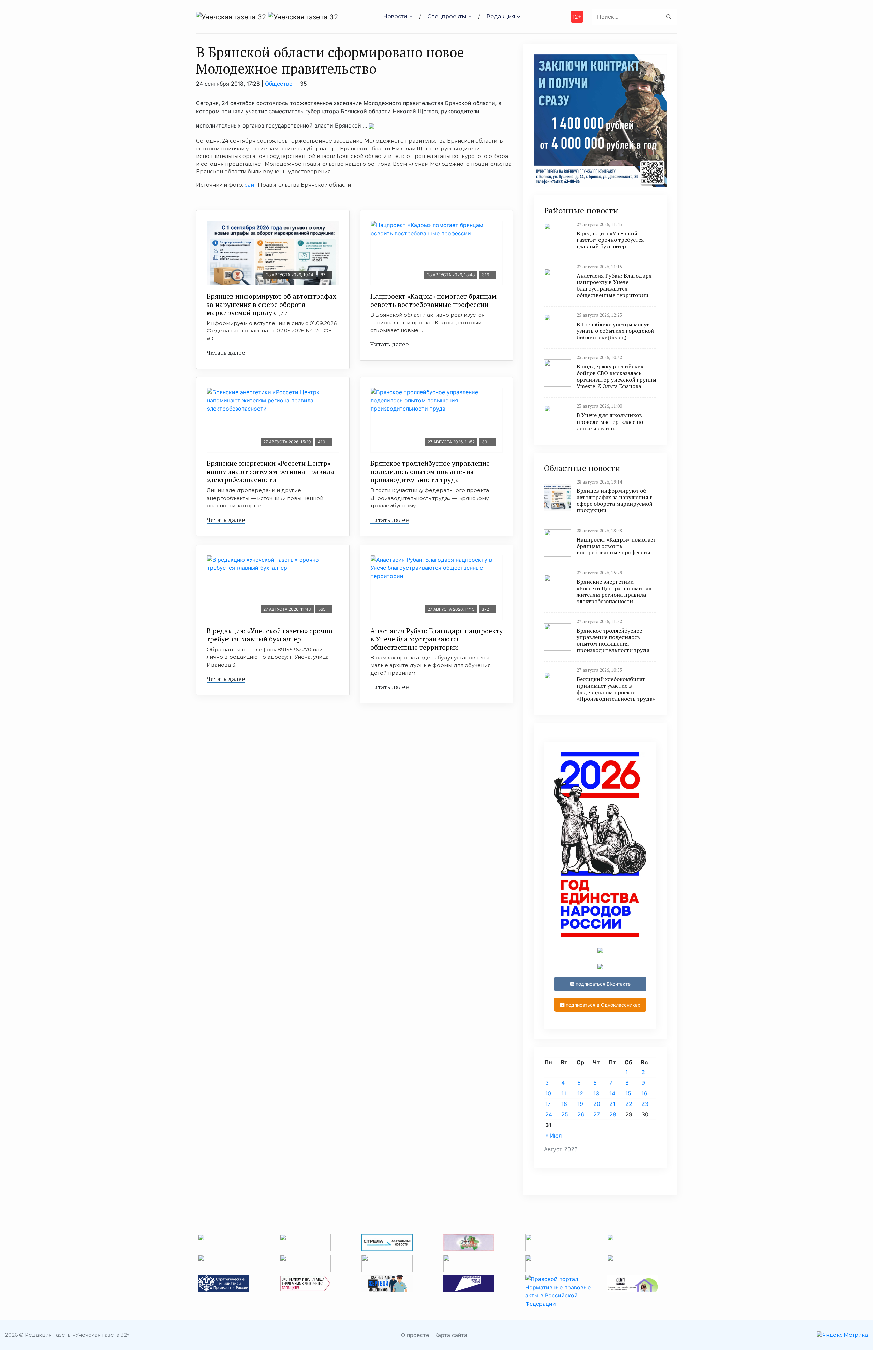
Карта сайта (450, 1335)
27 (596, 1114)
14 (612, 1093)
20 (596, 1103)
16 (644, 1093)
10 (548, 1093)
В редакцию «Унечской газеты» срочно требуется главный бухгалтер (269, 634)
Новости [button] (395, 16)
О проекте (415, 1335)
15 (628, 1093)
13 (596, 1093)
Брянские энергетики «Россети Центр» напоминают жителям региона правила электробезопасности (270, 471)
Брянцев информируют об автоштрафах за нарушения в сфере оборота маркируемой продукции (271, 304)
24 (548, 1114)
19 (580, 1103)
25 (564, 1114)
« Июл (553, 1135)
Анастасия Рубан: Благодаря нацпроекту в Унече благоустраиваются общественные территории (436, 639)
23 (644, 1103)
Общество (279, 83)
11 (563, 1093)
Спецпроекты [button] (447, 16)
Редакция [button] (500, 16)
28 (612, 1114)
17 (548, 1103)
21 (612, 1103)
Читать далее (226, 352)
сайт (250, 184)
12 (580, 1093)
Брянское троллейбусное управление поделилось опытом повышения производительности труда (430, 471)
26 (580, 1114)
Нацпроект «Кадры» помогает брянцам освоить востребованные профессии (433, 300)
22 (628, 1103)
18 (564, 1103)
